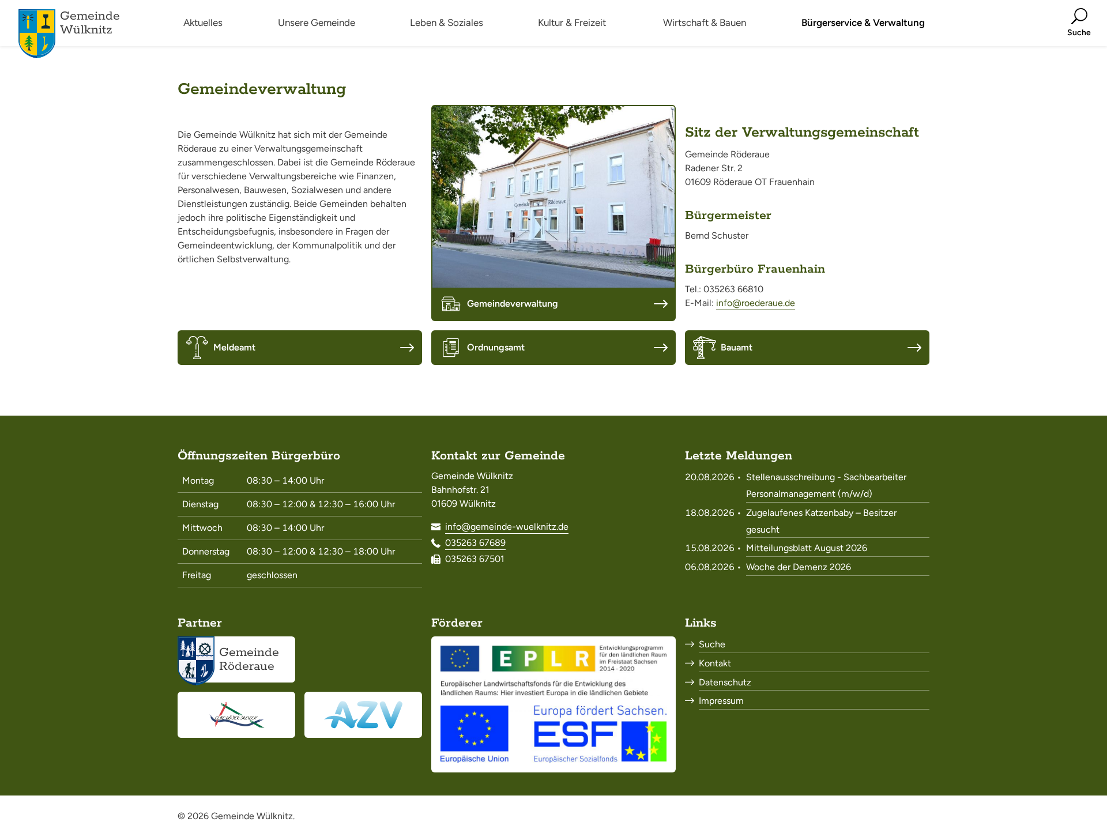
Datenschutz (725, 682)
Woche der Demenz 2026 (798, 566)
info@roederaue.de (755, 302)
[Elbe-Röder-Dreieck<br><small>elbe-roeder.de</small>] (236, 715)
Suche (712, 644)
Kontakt (715, 663)
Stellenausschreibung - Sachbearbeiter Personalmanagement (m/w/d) (826, 485)
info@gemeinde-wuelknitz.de (506, 526)
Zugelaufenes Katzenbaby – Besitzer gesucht (821, 521)
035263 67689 (475, 542)
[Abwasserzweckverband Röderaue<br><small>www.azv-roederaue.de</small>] (363, 715)
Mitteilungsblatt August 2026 (806, 547)
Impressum (721, 700)
